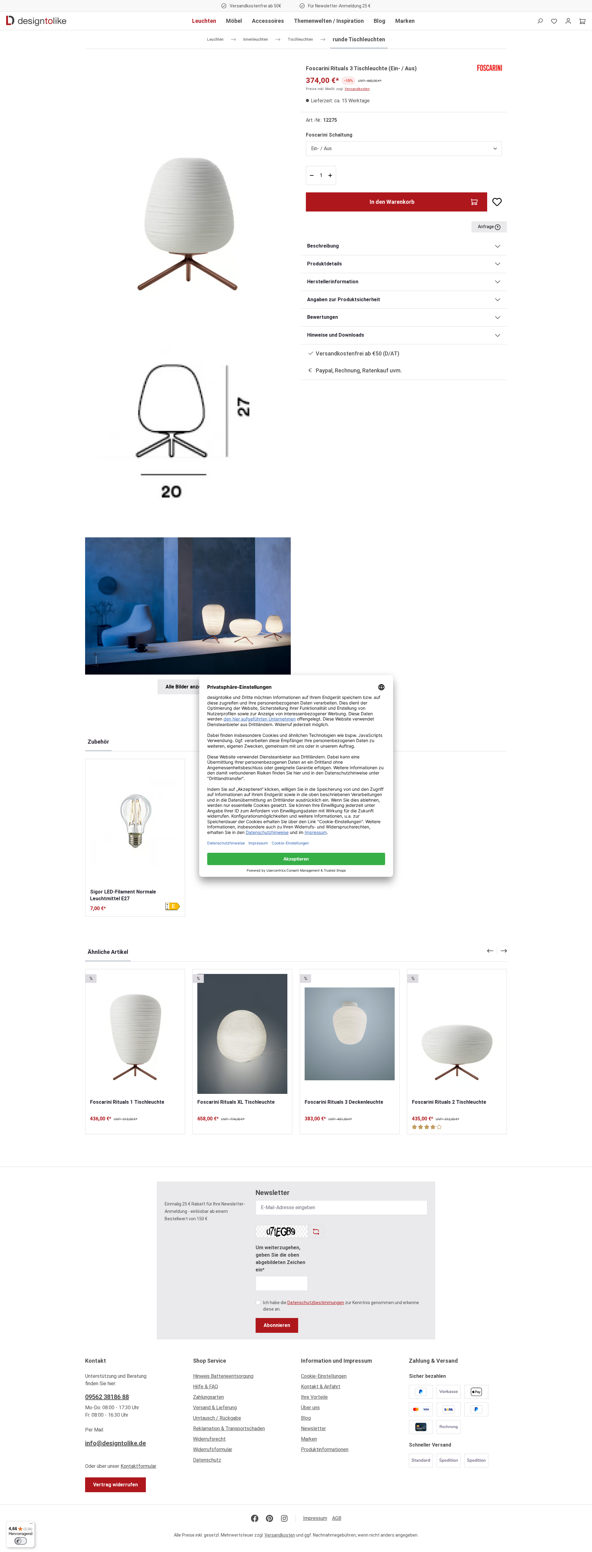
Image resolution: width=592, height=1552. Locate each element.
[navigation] (497, 950)
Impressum (315, 1518)
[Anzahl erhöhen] (331, 175)
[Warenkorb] (582, 21)
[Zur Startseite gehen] (36, 21)
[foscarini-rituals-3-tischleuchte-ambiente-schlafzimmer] (188, 605)
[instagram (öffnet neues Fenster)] (284, 1518)
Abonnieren (277, 1325)
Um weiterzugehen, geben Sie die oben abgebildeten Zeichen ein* (280, 1259)
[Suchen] (539, 21)
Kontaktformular (138, 1466)
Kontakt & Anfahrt (320, 1387)
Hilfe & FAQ (205, 1387)
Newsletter (313, 1428)
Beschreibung (323, 246)
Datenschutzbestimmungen (315, 1302)
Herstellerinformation (332, 282)
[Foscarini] (489, 67)
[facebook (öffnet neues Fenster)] (254, 1518)
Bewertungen (322, 317)
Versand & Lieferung (215, 1407)
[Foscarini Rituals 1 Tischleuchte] (135, 1034)
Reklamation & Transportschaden (229, 1428)
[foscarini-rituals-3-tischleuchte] (188, 185)
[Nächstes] (96, 665)
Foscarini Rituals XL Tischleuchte (236, 1102)
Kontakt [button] (95, 1360)
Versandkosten (357, 89)
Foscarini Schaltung (329, 135)
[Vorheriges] (96, 654)
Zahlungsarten (208, 1397)
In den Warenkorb (392, 202)
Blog (306, 1418)
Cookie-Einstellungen (324, 1376)
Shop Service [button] (209, 1360)
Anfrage (486, 226)
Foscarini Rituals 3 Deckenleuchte (344, 1102)
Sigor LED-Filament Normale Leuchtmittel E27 (123, 895)
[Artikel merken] (494, 202)
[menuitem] (242, 1378)
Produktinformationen (324, 1449)
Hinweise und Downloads (335, 335)
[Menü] (31, 1525)
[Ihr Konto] (568, 21)
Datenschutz (207, 1460)
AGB (336, 1518)
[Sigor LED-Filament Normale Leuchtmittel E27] (135, 824)
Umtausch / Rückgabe (217, 1418)
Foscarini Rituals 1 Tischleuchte (127, 1102)
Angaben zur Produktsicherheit (343, 299)
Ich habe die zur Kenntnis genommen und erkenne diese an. (341, 1306)
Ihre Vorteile (314, 1397)
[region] (188, 379)
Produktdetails (324, 264)
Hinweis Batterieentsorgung (223, 1376)
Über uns (310, 1407)
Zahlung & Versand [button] (433, 1360)
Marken (309, 1439)
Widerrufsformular (212, 1449)
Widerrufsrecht (209, 1439)
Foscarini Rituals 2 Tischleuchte (449, 1102)
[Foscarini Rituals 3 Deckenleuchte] (350, 1034)
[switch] (20, 1541)
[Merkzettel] (554, 21)
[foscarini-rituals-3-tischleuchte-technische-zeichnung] (188, 421)
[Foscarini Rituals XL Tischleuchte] (242, 1034)
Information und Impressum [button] (336, 1360)
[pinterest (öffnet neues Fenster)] (269, 1518)
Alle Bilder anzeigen (188, 687)
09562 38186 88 (107, 1397)
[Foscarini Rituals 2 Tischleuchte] (457, 1034)
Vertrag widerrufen (115, 1485)
